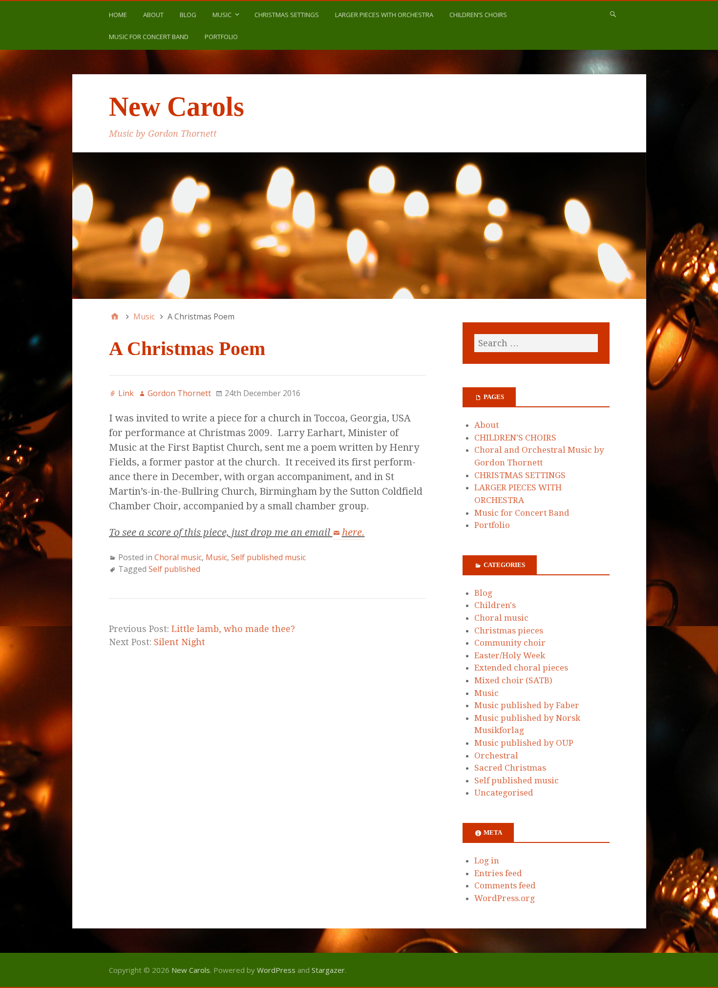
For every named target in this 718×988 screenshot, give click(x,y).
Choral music (178, 557)
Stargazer (328, 970)
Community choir (510, 643)
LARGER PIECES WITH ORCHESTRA (384, 14)
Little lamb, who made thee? (233, 629)
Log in (486, 860)
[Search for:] (535, 343)
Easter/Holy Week (509, 655)
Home (118, 14)
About (153, 14)
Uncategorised (503, 793)
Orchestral (496, 755)
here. (353, 532)
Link (126, 393)
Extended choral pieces (521, 668)
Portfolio (221, 36)
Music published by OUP (523, 743)
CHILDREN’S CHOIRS (478, 14)
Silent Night (179, 642)
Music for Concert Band (149, 36)
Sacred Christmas (510, 768)
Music (222, 14)
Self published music (268, 557)
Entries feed (498, 873)
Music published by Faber (526, 705)
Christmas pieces (508, 630)
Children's (495, 605)
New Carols (176, 106)
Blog (188, 14)
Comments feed (505, 885)
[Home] (115, 316)
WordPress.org (504, 898)
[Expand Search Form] (613, 13)
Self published (174, 569)
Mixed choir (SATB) (513, 680)
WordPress (276, 970)
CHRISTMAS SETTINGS (286, 14)
